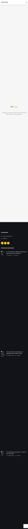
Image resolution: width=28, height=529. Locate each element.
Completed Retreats (10, 355)
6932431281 (5, 238)
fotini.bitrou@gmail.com (7, 236)
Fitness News (9, 255)
